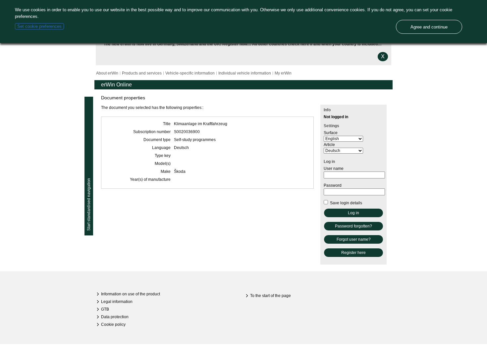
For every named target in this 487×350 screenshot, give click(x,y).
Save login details (345, 203)
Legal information (117, 301)
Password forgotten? (353, 226)
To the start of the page (270, 295)
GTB (105, 309)
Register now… (236, 44)
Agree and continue (429, 27)
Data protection (115, 317)
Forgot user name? (354, 239)
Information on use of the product (130, 294)
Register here (353, 252)
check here (298, 44)
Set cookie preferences (39, 26)
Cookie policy (113, 324)
